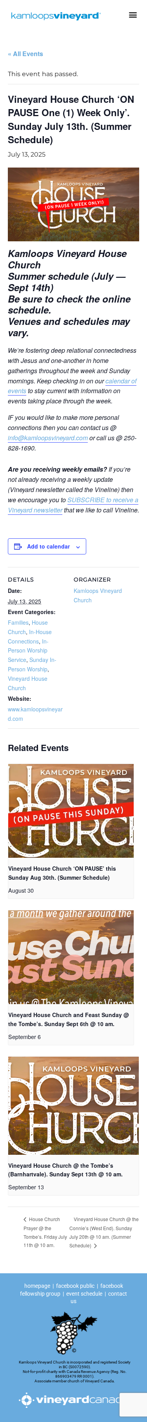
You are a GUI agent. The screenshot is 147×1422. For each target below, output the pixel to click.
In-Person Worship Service (28, 650)
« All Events (25, 53)
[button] (132, 14)
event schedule (84, 1294)
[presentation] (71, 811)
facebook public (75, 1286)
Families (18, 622)
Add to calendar (48, 546)
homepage (37, 1286)
